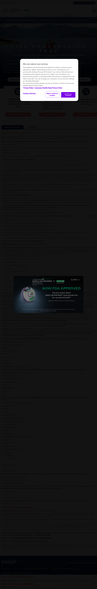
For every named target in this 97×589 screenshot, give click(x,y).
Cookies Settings (29, 93)
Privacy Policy (28, 88)
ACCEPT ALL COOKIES (68, 94)
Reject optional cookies (52, 94)
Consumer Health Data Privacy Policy (48, 88)
